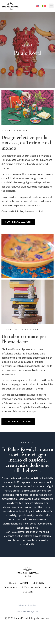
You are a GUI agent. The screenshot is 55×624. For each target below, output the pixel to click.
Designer (38, 582)
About (24, 582)
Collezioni (10, 587)
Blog (48, 587)
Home (12, 582)
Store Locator (31, 587)
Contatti (28, 591)
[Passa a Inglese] (37, 6)
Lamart (28, 515)
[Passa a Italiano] (44, 6)
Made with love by (27, 611)
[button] (51, 6)
